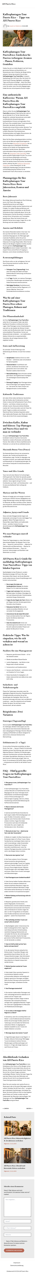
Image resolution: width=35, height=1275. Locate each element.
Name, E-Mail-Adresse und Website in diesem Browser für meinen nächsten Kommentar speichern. (15, 1243)
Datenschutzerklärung (16, 1265)
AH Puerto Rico (8, 4)
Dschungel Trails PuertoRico (18, 153)
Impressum (16, 1263)
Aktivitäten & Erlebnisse (20, 143)
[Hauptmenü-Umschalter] (31, 4)
